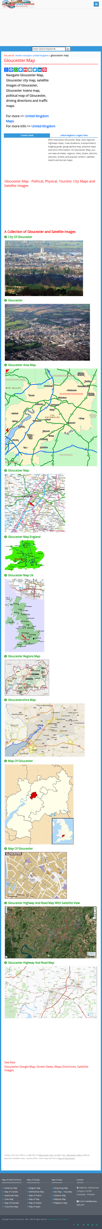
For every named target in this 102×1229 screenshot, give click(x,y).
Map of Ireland (35, 1203)
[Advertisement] (51, 27)
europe (27, 55)
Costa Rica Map (11, 1206)
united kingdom (40, 55)
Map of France (35, 1195)
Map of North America (11, 1179)
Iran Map (57, 1191)
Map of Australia (12, 1203)
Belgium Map (34, 1188)
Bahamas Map (11, 1188)
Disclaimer (65, 1219)
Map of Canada (11, 1191)
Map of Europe (33, 1179)
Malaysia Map (60, 1199)
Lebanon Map (60, 1195)
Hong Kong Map (61, 1188)
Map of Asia (57, 1179)
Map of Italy (34, 1199)
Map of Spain (34, 1206)
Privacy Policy (53, 1219)
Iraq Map (68, 1191)
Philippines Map (60, 1203)
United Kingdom (43, 126)
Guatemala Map (11, 1195)
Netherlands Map (36, 1191)
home (18, 55)
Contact (80, 1179)
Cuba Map (9, 1199)
